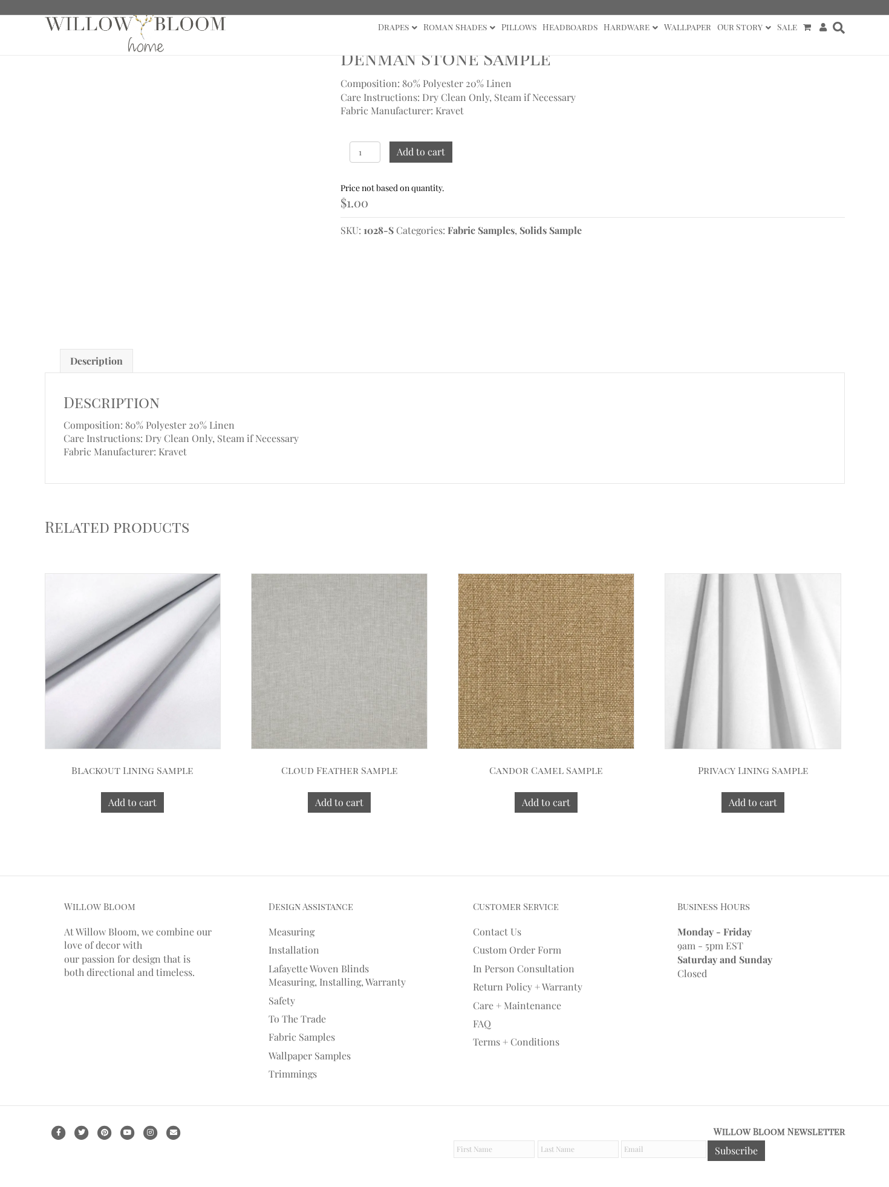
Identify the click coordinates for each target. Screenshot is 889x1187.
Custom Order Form (517, 949)
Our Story (740, 27)
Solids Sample (550, 230)
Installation (294, 949)
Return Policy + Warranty (527, 986)
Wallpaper (687, 27)
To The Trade (297, 1018)
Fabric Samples (481, 230)
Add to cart (421, 151)
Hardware (627, 27)
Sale (787, 27)
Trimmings (293, 1073)
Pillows (518, 27)
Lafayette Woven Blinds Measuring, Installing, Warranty (337, 975)
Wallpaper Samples (310, 1055)
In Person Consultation (524, 968)
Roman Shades (455, 27)
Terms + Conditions (516, 1041)
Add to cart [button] (132, 802)
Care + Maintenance (517, 1005)
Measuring (291, 931)
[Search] (837, 28)
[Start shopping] (808, 27)
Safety (282, 1000)
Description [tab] (96, 360)
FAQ (482, 1023)
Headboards (570, 27)
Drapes (393, 27)
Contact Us (497, 931)
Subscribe (736, 1150)
